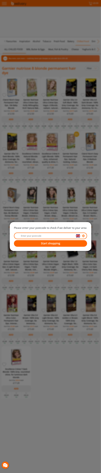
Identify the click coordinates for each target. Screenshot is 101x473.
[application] (5, 465)
